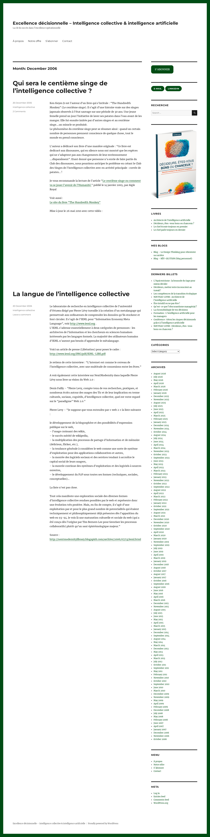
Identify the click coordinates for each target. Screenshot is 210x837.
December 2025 (161, 396)
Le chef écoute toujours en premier (171, 226)
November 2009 (161, 697)
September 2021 (161, 509)
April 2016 (159, 597)
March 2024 (159, 448)
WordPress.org (161, 803)
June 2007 (158, 723)
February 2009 (161, 707)
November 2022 (161, 480)
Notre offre (34, 41)
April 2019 (159, 555)
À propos (18, 41)
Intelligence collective (24, 107)
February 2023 (161, 474)
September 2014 (161, 635)
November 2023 (161, 451)
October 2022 (160, 483)
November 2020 (161, 522)
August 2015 (160, 610)
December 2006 (161, 732)
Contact (67, 41)
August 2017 (160, 574)
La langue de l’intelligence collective (71, 294)
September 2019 (161, 545)
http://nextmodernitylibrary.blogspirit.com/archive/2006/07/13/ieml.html (95, 539)
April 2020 (159, 532)
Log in (157, 793)
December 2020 (161, 519)
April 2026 (159, 383)
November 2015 (161, 606)
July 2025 (158, 406)
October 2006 (160, 739)
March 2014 (159, 645)
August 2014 (160, 639)
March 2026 (160, 386)
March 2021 (159, 516)
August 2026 (160, 373)
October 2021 (160, 506)
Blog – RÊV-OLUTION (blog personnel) (173, 258)
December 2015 (161, 603)
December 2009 (161, 694)
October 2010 (160, 681)
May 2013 (158, 652)
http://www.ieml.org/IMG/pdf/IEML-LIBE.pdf (78, 353)
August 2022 (160, 490)
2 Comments (19, 111)
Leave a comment (22, 314)
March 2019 (159, 558)
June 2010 (158, 687)
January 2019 (160, 561)
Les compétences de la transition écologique (175, 293)
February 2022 (161, 500)
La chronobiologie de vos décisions (171, 310)
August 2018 (160, 567)
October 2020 (160, 525)
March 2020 (159, 535)
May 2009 (158, 700)
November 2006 (161, 736)
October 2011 (160, 665)
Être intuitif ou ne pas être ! (167, 303)
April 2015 (158, 622)
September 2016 (161, 584)
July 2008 (158, 713)
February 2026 (161, 390)
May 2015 (158, 619)
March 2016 (159, 600)
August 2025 (160, 402)
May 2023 (158, 464)
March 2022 (159, 496)
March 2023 (159, 470)
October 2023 (160, 454)
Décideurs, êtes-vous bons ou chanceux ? (174, 223)
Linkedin (173, 88)
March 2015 (159, 626)
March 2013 (159, 658)
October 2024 (160, 432)
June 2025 (158, 409)
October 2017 (160, 571)
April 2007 (159, 726)
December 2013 (161, 648)
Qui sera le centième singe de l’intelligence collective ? (60, 86)
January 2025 (160, 422)
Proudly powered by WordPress (103, 823)
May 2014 (158, 642)
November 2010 (161, 677)
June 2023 (158, 461)
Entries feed (159, 796)
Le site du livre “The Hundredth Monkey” (75, 202)
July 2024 (158, 438)
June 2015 (158, 616)
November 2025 (161, 399)
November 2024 (161, 428)
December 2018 (161, 564)
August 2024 (160, 435)
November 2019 (161, 542)
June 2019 (158, 551)
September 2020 (162, 529)
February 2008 (161, 720)
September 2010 (161, 684)
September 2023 (161, 457)
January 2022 (160, 503)
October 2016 (160, 580)
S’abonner (52, 41)
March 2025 (159, 415)
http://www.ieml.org (82, 323)
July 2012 (158, 661)
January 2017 (160, 577)
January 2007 (160, 729)
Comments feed (161, 799)
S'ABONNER (162, 69)
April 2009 (159, 703)
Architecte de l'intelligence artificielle (172, 220)
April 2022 (159, 493)
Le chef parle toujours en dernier (169, 230)
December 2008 (161, 710)
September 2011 (161, 668)
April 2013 (158, 655)
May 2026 (158, 380)
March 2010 (159, 690)
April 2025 (159, 412)
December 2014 (161, 632)
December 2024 (161, 425)
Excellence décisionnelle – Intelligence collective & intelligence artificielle (95, 23)
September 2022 (162, 487)
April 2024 (159, 445)
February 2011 (160, 674)
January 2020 (160, 538)
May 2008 (158, 716)
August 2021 (160, 512)
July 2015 (158, 613)
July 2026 (158, 377)
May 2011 (158, 671)
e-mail (158, 88)
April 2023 (159, 467)
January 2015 (160, 629)
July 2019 (158, 548)
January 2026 (160, 393)
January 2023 (160, 477)
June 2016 (158, 590)
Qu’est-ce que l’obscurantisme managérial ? (175, 306)
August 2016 (160, 587)
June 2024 (158, 441)
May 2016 (158, 593)
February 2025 (161, 419)
